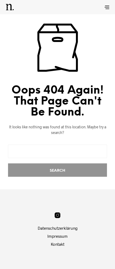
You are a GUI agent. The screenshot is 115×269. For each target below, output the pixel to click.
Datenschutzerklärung (58, 228)
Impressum (57, 236)
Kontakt (57, 244)
